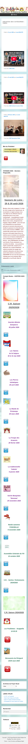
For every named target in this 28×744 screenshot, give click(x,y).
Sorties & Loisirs (16, 105)
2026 (10, 68)
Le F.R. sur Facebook (9, 696)
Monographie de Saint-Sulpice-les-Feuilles (13, 701)
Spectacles (14, 138)
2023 (10, 105)
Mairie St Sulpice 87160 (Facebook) (12, 699)
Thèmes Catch (20, 741)
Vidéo (13, 68)
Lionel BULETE (19, 32)
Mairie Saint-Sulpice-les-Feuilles (11, 698)
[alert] (14, 270)
